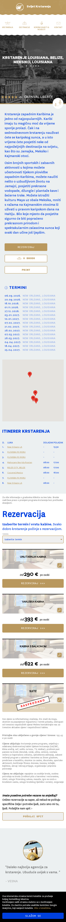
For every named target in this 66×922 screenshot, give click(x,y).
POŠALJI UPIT (33, 816)
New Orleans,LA (14, 447)
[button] (30, 375)
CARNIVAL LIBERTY (38, 97)
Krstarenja (7, 27)
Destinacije (24, 27)
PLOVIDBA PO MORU (16, 452)
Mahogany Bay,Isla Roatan (19, 462)
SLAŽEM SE (33, 916)
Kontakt (58, 27)
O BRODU (28, 258)
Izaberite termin (13, 539)
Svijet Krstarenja (39, 7)
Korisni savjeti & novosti (41, 28)
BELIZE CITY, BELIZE (16, 467)
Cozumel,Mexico (15, 473)
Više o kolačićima (42, 908)
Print (26, 269)
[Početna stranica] (20, 7)
